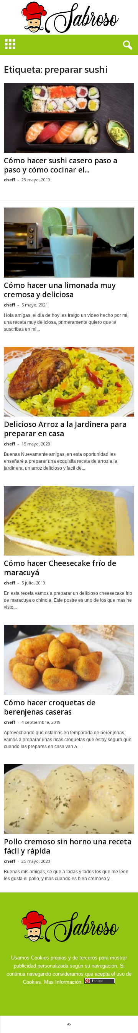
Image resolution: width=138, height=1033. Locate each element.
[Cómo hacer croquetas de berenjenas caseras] (69, 660)
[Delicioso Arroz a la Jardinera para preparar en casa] (69, 382)
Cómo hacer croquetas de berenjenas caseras (49, 707)
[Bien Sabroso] (69, 17)
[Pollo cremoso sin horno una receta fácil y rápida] (69, 799)
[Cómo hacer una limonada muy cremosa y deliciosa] (69, 242)
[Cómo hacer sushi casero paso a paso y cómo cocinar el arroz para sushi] (69, 118)
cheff (9, 179)
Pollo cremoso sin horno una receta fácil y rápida (67, 846)
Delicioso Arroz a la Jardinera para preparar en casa (65, 429)
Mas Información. (63, 982)
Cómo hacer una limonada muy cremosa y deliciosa (60, 290)
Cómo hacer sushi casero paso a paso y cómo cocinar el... (60, 165)
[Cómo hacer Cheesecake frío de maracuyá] (69, 521)
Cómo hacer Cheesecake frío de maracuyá (60, 568)
